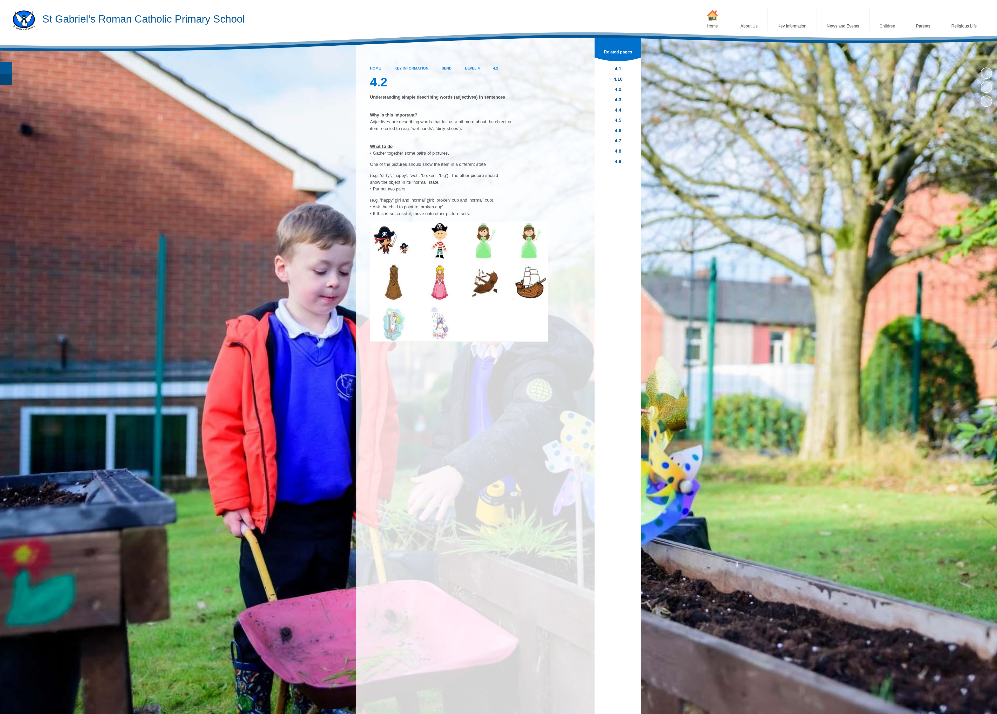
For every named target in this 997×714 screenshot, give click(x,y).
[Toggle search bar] (6, 68)
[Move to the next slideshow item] (986, 101)
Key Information (411, 68)
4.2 (495, 68)
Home (375, 68)
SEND (447, 68)
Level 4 (472, 68)
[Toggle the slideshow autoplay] (986, 73)
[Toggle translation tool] (6, 79)
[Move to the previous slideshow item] (986, 87)
